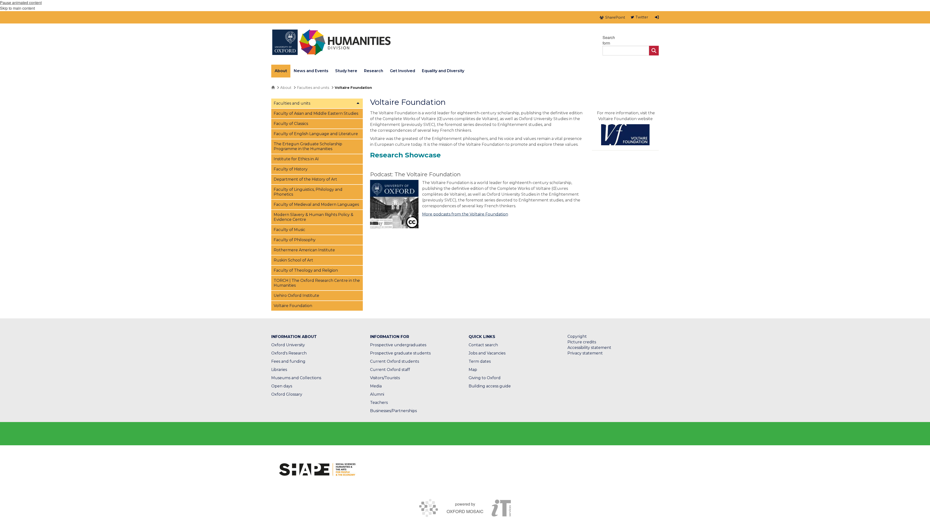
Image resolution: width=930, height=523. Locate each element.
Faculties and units (313, 87)
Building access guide (490, 386)
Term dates (480, 361)
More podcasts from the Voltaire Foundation (465, 214)
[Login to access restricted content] (657, 17)
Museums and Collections (296, 378)
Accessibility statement (589, 347)
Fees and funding (288, 361)
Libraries (279, 369)
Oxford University (288, 345)
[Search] (654, 50)
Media (376, 386)
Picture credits (581, 342)
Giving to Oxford (485, 378)
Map (473, 369)
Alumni (377, 394)
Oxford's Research (289, 353)
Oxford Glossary (286, 394)
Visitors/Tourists (385, 378)
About (285, 87)
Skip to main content (17, 8)
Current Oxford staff (390, 369)
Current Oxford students (394, 361)
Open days (281, 386)
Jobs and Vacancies (487, 353)
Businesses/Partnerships (393, 410)
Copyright (577, 336)
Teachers (379, 402)
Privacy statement (585, 353)
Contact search (483, 345)
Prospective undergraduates (398, 345)
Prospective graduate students (400, 353)
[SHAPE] (317, 469)
